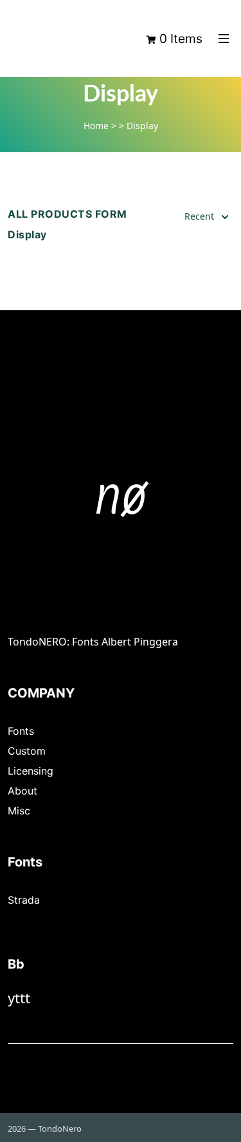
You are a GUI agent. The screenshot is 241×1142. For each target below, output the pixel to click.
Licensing (30, 770)
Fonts (21, 731)
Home (96, 125)
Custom (27, 750)
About (22, 790)
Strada (24, 899)
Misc (19, 810)
